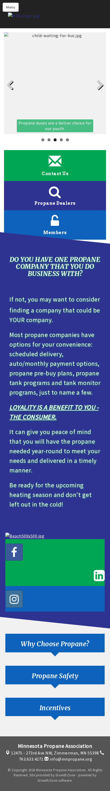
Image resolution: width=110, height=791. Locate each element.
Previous (12, 93)
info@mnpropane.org (70, 759)
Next (98, 93)
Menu (10, 7)
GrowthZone (65, 775)
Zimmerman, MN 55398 (55, 753)
